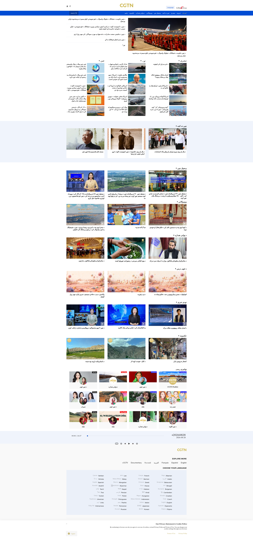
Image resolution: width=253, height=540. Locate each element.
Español (174, 463)
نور (124, 45)
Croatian (166, 496)
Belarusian (164, 482)
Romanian (120, 506)
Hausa (144, 486)
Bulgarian (165, 489)
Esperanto (165, 506)
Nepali (122, 489)
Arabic (167, 479)
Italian (144, 503)
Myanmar (118, 486)
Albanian (166, 476)
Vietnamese (96, 506)
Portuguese (119, 499)
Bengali (167, 486)
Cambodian (166, 492)
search (73, 13)
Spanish (98, 482)
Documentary (136, 463)
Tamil (100, 489)
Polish (122, 496)
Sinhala (99, 479)
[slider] (87, 435)
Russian (120, 509)
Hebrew (144, 489)
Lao (123, 476)
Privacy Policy (182, 533)
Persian (121, 492)
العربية (156, 463)
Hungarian (143, 496)
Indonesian (140, 499)
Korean (144, 509)
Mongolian (119, 482)
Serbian (98, 476)
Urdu (100, 503)
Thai (100, 492)
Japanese (143, 506)
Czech (167, 499)
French (144, 476)
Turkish (99, 496)
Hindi (145, 492)
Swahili (98, 486)
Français (165, 463)
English (184, 463)
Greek (144, 482)
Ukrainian (96, 499)
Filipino (166, 509)
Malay (119, 479)
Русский (148, 463)
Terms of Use (171, 533)
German (143, 479)
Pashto (122, 503)
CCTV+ (125, 463)
